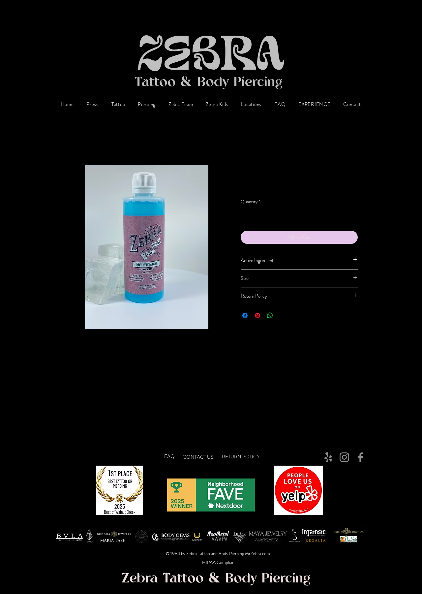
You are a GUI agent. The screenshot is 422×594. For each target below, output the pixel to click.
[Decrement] (246, 214)
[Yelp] (328, 457)
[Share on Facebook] (245, 315)
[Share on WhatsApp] (270, 315)
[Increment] (266, 214)
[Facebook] (360, 457)
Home (70, 141)
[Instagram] (344, 457)
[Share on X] (282, 315)
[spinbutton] (256, 214)
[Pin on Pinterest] (257, 315)
